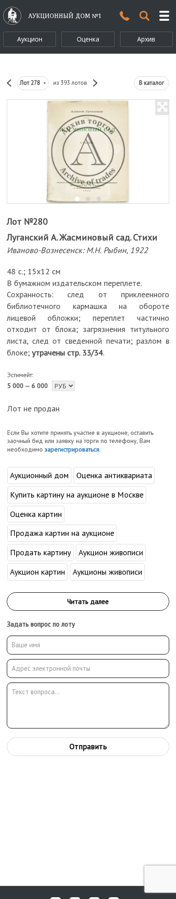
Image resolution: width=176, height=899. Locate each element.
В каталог (151, 83)
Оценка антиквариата (114, 475)
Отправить (88, 746)
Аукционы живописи (107, 572)
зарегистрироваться (72, 449)
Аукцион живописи (111, 552)
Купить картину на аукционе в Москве (77, 494)
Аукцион (29, 39)
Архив (146, 39)
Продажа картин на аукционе (62, 533)
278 (31, 83)
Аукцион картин (37, 572)
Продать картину (40, 552)
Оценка (88, 39)
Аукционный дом (39, 475)
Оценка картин (36, 514)
